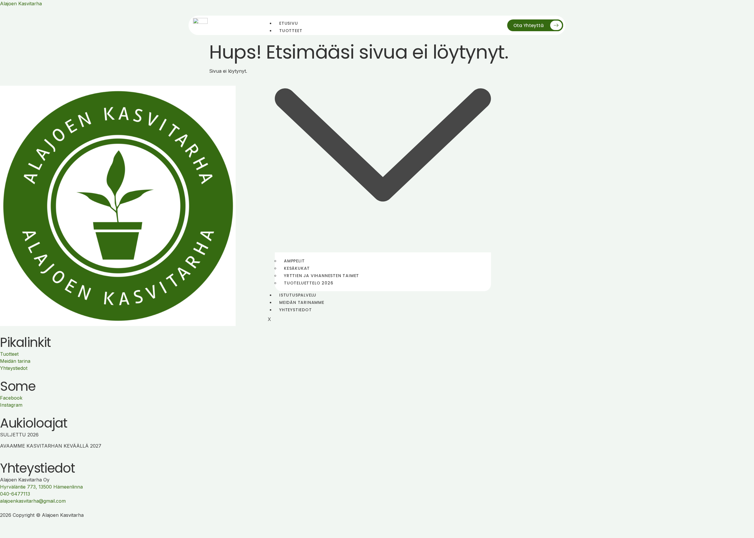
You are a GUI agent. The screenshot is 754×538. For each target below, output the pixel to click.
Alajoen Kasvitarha (21, 3)
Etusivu (288, 23)
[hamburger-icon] (486, 25)
